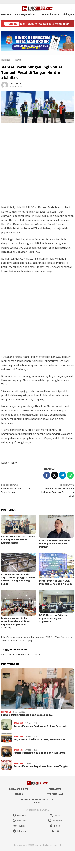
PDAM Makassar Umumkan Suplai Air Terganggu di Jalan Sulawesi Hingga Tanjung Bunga (18, 579)
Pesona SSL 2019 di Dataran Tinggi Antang (15, 488)
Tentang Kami (55, 794)
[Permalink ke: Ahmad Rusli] (4, 84)
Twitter (57, 815)
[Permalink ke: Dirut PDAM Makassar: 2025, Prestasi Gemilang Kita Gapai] (56, 565)
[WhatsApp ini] (70, 475)
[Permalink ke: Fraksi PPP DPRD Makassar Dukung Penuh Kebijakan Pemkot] (56, 526)
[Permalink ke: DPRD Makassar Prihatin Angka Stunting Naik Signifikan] (56, 601)
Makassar (6, 712)
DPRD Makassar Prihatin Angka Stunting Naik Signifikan (53, 618)
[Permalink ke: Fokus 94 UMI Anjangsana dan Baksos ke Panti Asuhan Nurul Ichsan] (37, 688)
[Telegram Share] (62, 475)
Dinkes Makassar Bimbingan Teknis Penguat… (40, 726)
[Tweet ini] (54, 475)
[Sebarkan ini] (46, 475)
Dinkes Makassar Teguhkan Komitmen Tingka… (41, 766)
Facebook (21, 815)
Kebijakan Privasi (19, 789)
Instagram (57, 820)
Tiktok (57, 825)
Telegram (21, 831)
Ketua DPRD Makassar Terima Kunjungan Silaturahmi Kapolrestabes (18, 539)
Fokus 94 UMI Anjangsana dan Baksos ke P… (27, 714)
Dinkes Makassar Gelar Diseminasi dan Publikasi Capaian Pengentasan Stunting (15, 623)
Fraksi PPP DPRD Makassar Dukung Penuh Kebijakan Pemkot (54, 543)
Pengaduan (55, 789)
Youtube (21, 825)
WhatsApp (21, 820)
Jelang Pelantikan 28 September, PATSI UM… (40, 752)
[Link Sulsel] (37, 8)
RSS (57, 831)
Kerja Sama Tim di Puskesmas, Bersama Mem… (41, 739)
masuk (16, 654)
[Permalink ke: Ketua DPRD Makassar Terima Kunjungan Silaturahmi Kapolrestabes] (18, 524)
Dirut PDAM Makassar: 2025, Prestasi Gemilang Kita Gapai (56, 582)
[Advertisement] (37, 166)
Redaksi (19, 794)
